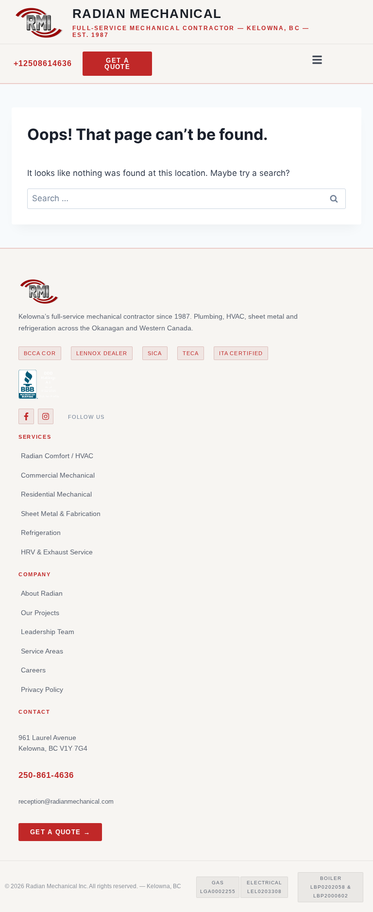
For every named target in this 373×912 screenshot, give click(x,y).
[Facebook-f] (26, 416)
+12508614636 (43, 63)
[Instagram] (45, 416)
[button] (317, 60)
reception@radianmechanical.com (66, 801)
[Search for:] (186, 198)
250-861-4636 (46, 775)
